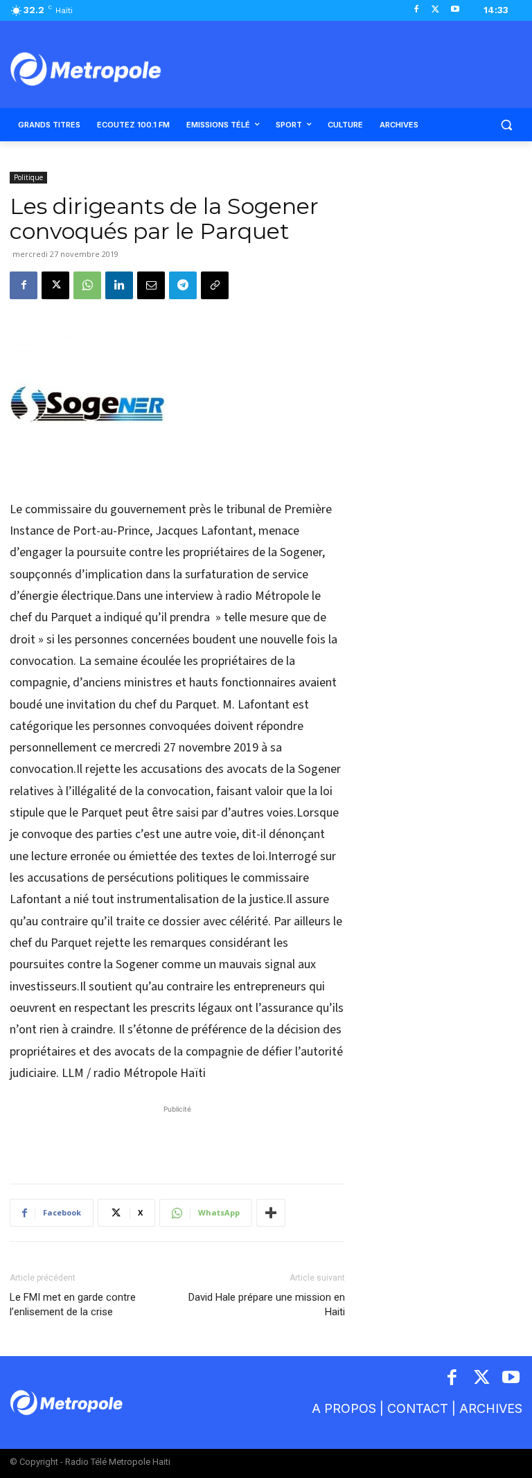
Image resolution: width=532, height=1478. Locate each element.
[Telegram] (183, 285)
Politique (28, 177)
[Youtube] (455, 10)
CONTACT (417, 1408)
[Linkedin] (119, 285)
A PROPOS (344, 1408)
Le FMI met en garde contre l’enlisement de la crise (73, 1304)
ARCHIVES (490, 1408)
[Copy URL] (215, 285)
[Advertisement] (177, 1137)
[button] (506, 125)
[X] (435, 10)
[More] (270, 1213)
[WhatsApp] (87, 285)
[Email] (151, 285)
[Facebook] (417, 10)
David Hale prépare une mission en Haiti (266, 1304)
